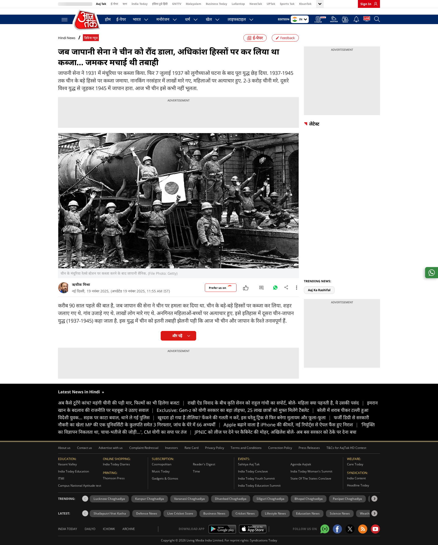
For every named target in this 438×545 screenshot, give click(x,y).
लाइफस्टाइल (237, 19)
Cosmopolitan (161, 464)
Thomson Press (114, 478)
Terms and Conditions (246, 448)
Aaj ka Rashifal (319, 290)
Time (196, 471)
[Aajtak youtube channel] (375, 529)
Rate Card (191, 448)
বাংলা (125, 4)
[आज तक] (87, 20)
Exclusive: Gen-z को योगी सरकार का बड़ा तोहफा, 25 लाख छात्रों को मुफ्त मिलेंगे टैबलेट (235, 410)
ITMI (61, 478)
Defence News (146, 513)
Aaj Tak (101, 4)
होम (108, 19)
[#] (275, 289)
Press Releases (309, 448)
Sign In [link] (365, 4)
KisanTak (305, 4)
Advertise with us (111, 448)
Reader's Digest (204, 464)
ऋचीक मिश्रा (81, 284)
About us (64, 448)
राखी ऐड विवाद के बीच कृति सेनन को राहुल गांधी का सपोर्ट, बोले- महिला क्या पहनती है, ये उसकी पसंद (276, 403)
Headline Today (358, 485)
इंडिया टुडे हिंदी (160, 4)
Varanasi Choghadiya (189, 499)
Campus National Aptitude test (79, 485)
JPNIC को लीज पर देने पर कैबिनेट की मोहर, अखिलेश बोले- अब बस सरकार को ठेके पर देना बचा (275, 432)
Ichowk (109, 529)
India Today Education (73, 471)
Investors (171, 448)
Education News (308, 513)
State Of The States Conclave (310, 478)
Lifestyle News (275, 513)
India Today (140, 4)
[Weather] (334, 20)
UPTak (271, 4)
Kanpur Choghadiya (149, 499)
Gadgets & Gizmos (165, 478)
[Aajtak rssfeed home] (362, 529)
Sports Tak (287, 4)
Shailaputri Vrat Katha (110, 513)
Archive (128, 529)
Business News (214, 513)
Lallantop (238, 4)
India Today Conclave (253, 471)
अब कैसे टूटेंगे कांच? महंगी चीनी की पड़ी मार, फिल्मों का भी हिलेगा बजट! (121, 403)
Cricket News (245, 513)
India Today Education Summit (259, 485)
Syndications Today (263, 540)
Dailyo (90, 529)
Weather (366, 513)
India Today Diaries (116, 464)
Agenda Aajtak (300, 464)
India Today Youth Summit (256, 478)
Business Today (216, 4)
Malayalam (193, 4)
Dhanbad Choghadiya (230, 499)
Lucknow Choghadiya (109, 499)
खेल (209, 19)
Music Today (161, 471)
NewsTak (255, 4)
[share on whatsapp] (431, 272)
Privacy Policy (214, 448)
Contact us (84, 448)
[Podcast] (345, 19)
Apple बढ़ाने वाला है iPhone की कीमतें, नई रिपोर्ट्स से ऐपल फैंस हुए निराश (291, 424)
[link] (374, 4)
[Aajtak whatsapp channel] (324, 528)
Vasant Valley (67, 464)
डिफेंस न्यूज (91, 38)
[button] (374, 499)
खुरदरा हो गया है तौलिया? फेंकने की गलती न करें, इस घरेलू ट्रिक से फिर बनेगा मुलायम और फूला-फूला (244, 417)
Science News (340, 513)
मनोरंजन (162, 19)
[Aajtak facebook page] (337, 529)
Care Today (355, 464)
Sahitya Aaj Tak (249, 464)
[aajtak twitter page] (350, 529)
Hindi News (66, 38)
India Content (356, 478)
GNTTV (176, 4)
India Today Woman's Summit (311, 471)
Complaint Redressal (143, 448)
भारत (137, 19)
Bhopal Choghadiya (309, 499)
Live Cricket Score (180, 513)
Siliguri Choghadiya (270, 499)
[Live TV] (366, 19)
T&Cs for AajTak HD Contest (346, 448)
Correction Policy (280, 448)
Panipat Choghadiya (347, 499)
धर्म (187, 19)
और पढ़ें (177, 335)
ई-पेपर (114, 4)
